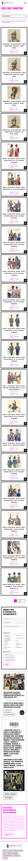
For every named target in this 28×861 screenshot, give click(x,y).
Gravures (16, 49)
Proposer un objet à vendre (18, 850)
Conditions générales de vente (8, 855)
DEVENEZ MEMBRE (8, 798)
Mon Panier (15, 853)
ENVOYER (6, 664)
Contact (4, 853)
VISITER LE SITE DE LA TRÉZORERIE (9, 714)
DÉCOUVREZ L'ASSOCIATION (10, 794)
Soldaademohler (5, 21)
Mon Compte (10, 853)
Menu (25, 2)
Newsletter (5, 850)
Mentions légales (17, 855)
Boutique (13, 21)
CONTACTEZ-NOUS (7, 710)
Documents (12, 49)
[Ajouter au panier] (25, 53)
